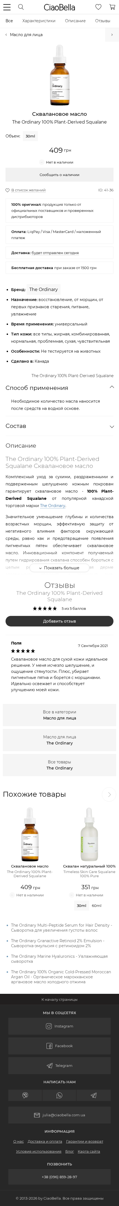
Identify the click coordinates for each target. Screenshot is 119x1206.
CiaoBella (59, 7)
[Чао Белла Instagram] (59, 1026)
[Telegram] (93, 1095)
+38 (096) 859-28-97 (59, 1177)
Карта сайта (89, 1151)
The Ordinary (52, 505)
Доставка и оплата (45, 1141)
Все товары (59, 765)
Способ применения (37, 387)
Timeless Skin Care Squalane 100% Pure (112, 35)
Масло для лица (26, 34)
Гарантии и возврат (84, 1141)
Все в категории (59, 715)
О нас (18, 1141)
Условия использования (38, 1151)
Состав (16, 425)
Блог (69, 1151)
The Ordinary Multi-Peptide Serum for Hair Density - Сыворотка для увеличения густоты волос (61, 928)
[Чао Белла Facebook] (59, 1046)
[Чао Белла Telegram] (59, 1065)
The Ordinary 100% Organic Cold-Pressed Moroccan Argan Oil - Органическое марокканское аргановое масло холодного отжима (61, 976)
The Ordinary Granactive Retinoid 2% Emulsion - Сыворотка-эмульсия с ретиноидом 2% (57, 943)
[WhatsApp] (59, 1095)
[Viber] (25, 1095)
